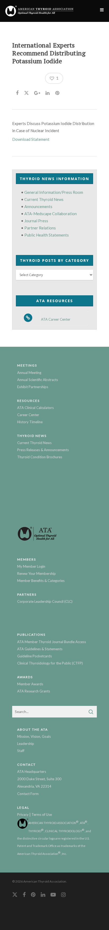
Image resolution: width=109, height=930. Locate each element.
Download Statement (30, 139)
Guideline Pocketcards (34, 656)
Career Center (28, 415)
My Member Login (31, 566)
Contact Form (28, 794)
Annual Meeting (29, 372)
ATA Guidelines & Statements (39, 649)
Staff (20, 751)
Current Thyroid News (43, 199)
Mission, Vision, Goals (34, 736)
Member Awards (30, 684)
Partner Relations (40, 227)
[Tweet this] (27, 91)
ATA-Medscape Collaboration (50, 213)
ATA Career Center (55, 319)
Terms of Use (41, 814)
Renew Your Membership (36, 573)
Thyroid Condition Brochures (39, 457)
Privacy (23, 814)
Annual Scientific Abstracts (37, 380)
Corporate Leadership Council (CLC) (44, 601)
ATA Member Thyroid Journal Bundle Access (51, 642)
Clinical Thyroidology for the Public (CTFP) (50, 663)
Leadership (25, 743)
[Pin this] (58, 91)
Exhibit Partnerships (32, 387)
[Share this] (17, 91)
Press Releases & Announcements (43, 450)
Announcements (38, 206)
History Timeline (30, 422)
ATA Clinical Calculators (35, 408)
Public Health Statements (46, 235)
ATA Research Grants (33, 691)
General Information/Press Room (53, 192)
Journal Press (36, 220)
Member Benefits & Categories (41, 581)
